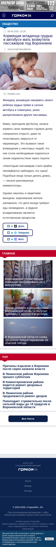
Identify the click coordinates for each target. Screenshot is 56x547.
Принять (49, 539)
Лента (28, 481)
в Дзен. (18, 226)
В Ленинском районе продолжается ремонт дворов (25, 395)
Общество (10, 23)
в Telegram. (20, 232)
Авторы (28, 491)
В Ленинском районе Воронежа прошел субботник (26, 376)
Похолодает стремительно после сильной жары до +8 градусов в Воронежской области (27, 404)
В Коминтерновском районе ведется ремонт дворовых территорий (23, 385)
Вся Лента (28, 418)
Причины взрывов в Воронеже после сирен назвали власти (26, 367)
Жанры (28, 486)
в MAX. (17, 239)
